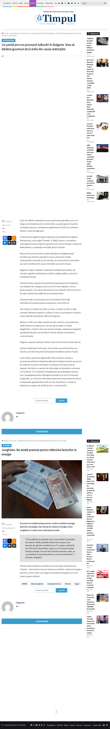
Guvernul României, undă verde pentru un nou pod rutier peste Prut (91, 131)
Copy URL (62, 401)
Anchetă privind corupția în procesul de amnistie (91, 180)
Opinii (21, 3)
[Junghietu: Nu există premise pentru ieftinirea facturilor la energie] (102, 41)
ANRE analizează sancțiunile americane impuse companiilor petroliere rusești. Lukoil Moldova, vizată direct (91, 156)
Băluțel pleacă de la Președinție (91, 195)
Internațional (14, 33)
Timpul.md (8, 221)
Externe (32, 3)
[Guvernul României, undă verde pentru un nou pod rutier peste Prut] (102, 127)
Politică (14, 3)
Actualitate (7, 3)
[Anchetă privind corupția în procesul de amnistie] (102, 179)
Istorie (26, 3)
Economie (40, 3)
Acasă (5, 33)
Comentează (42, 431)
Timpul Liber (49, 3)
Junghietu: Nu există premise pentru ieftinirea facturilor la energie (90, 45)
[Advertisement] (97, 240)
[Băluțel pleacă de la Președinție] (102, 196)
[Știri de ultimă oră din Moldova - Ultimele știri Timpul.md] (55, 18)
